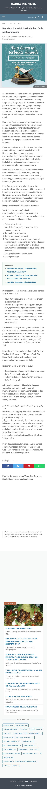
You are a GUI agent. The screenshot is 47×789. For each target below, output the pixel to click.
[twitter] (18, 466)
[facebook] (7, 466)
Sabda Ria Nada (23, 4)
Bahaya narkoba (10, 729)
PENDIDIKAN (9, 749)
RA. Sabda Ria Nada (11, 753)
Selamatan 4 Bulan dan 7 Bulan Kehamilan (22, 269)
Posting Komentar (8, 39)
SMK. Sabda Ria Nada (31, 753)
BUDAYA (25, 729)
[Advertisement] (23, 576)
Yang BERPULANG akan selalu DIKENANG (21, 282)
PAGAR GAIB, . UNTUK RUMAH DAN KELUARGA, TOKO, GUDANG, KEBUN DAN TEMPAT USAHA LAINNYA (21, 657)
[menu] (3, 17)
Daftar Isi (13, 781)
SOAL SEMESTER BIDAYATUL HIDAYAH (21, 707)
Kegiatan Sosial (35, 733)
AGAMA (8, 725)
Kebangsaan (19, 733)
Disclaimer (33, 781)
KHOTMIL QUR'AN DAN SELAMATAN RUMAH (22, 275)
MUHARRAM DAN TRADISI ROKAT (19, 628)
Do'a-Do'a (37, 729)
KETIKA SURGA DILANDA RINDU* (18, 696)
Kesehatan (8, 737)
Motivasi (27, 741)
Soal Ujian (8, 757)
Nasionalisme (30, 745)
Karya (7, 733)
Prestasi (34, 749)
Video (6, 765)
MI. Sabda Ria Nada (11, 741)
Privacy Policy (23, 781)
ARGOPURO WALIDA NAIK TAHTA (18, 279)
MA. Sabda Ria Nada (25, 737)
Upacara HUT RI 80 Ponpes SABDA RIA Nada (19, 761)
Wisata (16, 765)
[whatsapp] (39, 466)
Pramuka (22, 749)
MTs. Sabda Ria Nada (12, 745)
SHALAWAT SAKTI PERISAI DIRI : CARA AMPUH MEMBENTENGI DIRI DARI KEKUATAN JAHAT (21, 641)
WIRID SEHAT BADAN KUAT (16, 272)
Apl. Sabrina (22, 725)
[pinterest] (29, 466)
